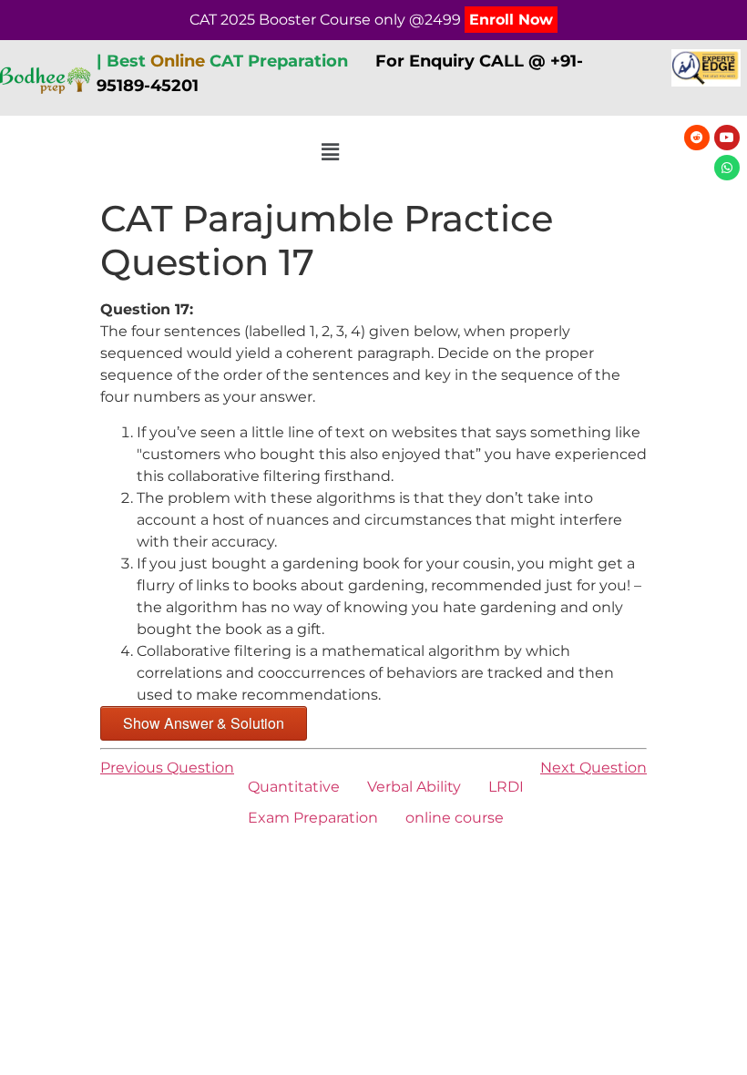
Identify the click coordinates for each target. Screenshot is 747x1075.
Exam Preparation (313, 817)
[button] (330, 153)
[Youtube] (727, 137)
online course (454, 817)
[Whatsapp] (727, 167)
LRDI (506, 786)
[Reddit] (697, 137)
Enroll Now (511, 19)
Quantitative (294, 786)
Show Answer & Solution (203, 722)
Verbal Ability (414, 786)
